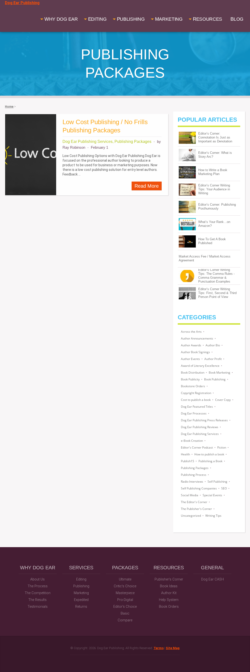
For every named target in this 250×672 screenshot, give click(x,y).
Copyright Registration (196, 393)
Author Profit (213, 359)
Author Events (190, 359)
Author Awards (191, 345)
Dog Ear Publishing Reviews (199, 427)
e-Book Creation (192, 441)
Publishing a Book (210, 461)
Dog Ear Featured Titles (197, 407)
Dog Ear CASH (212, 579)
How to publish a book (209, 454)
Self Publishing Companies (199, 488)
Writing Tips (213, 516)
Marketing (81, 593)
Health (185, 454)
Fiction (221, 447)
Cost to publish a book (196, 400)
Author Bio (213, 345)
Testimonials (38, 607)
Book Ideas (168, 586)
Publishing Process (193, 475)
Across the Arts (191, 332)
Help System (168, 600)
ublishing (131, 19)
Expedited (81, 600)
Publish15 (187, 461)
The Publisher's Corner (196, 509)
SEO (224, 488)
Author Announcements (197, 338)
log (236, 19)
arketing (169, 19)
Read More (147, 186)
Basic (125, 613)
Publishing (81, 586)
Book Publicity (190, 379)
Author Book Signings (195, 352)
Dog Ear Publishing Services (200, 434)
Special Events (212, 495)
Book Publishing (215, 379)
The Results (37, 600)
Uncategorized (191, 516)
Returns (81, 607)
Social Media (189, 495)
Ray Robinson (73, 147)
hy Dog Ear (61, 19)
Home (9, 106)
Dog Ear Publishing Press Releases (204, 420)
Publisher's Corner (169, 579)
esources (207, 19)
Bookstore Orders (193, 386)
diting (97, 19)
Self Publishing (217, 481)
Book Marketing (219, 372)
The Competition (38, 593)
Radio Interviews (192, 481)
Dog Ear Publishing (22, 2)
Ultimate (125, 579)
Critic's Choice (125, 586)
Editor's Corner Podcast (197, 447)
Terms (159, 648)
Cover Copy (223, 400)
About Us (37, 579)
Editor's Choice (125, 607)
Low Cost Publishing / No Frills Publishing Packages (105, 126)
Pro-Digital (125, 600)
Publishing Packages (194, 468)
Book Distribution (192, 372)
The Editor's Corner (194, 502)
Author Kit (169, 593)
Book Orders (169, 607)
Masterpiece (125, 593)
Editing (81, 579)
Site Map (173, 648)
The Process (38, 586)
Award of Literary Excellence (200, 366)
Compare (125, 620)
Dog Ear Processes (194, 413)
